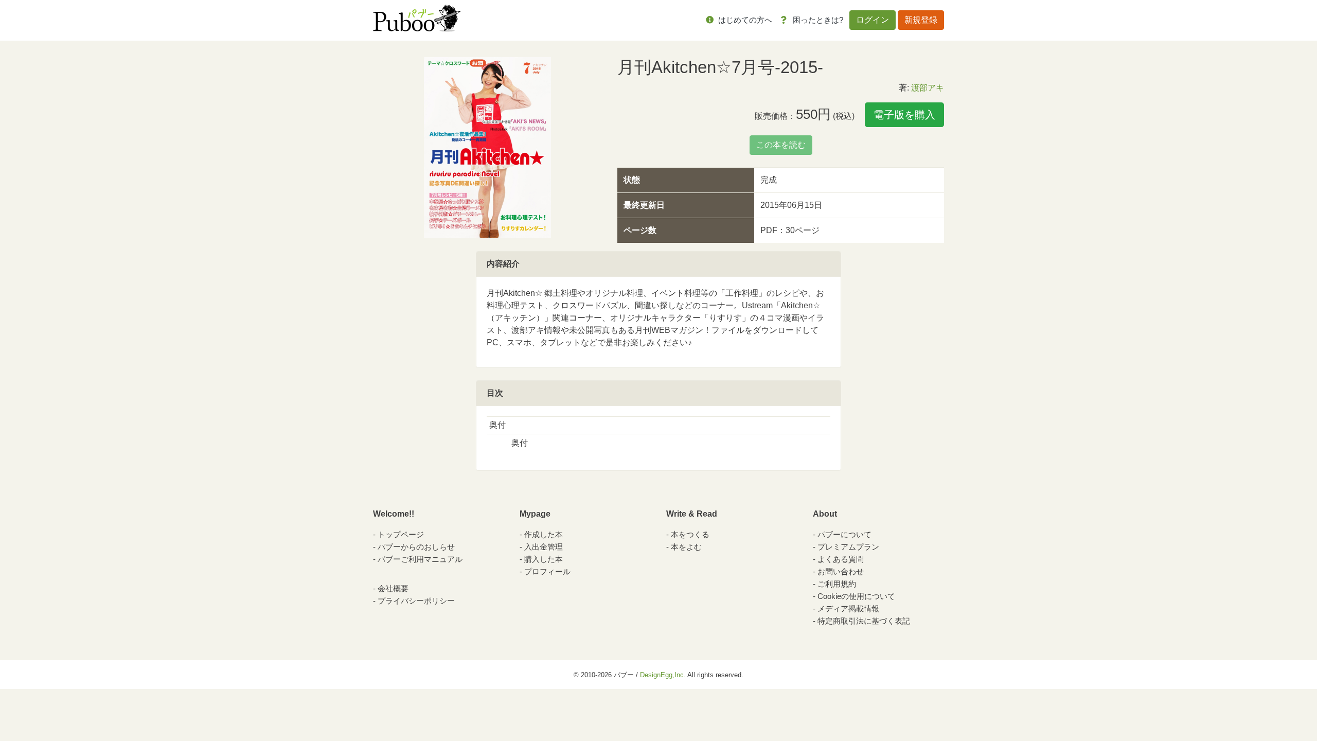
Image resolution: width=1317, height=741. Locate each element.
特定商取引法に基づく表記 (863, 620)
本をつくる (690, 534)
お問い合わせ (840, 571)
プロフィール (547, 571)
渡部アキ (927, 87)
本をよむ (686, 546)
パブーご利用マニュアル (420, 559)
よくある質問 (840, 559)
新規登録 (920, 19)
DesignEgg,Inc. (663, 675)
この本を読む (781, 144)
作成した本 (543, 534)
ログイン (872, 19)
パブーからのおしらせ (416, 546)
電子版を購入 (904, 114)
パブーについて (844, 534)
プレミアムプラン (848, 546)
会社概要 (393, 588)
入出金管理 (543, 546)
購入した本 (543, 559)
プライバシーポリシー (416, 600)
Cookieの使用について (856, 596)
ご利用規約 (836, 583)
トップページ (401, 534)
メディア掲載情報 (848, 608)
